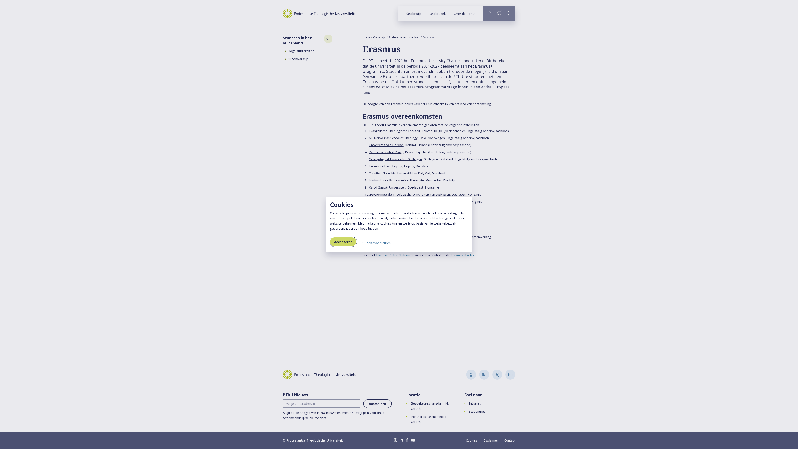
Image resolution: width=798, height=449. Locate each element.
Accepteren (343, 242)
